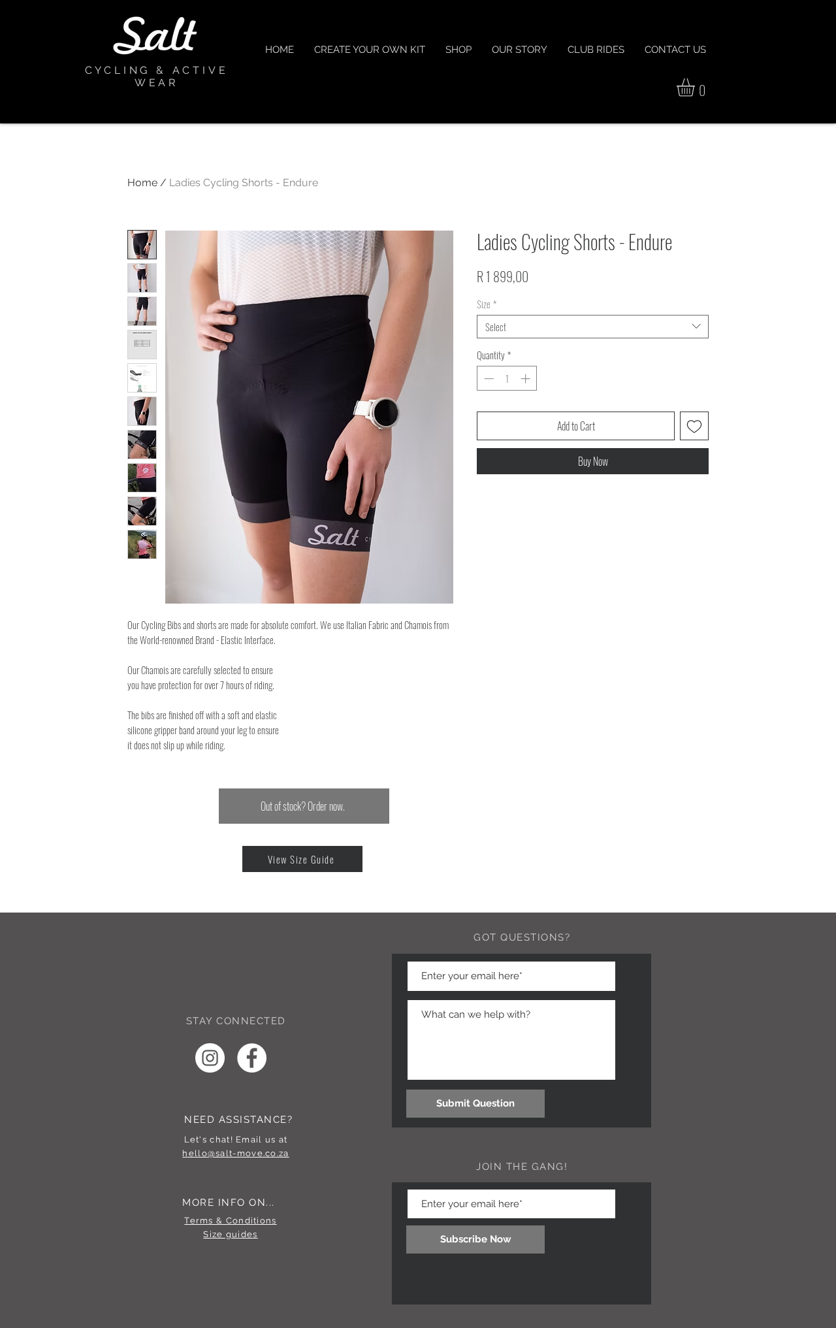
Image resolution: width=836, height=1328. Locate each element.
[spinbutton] (507, 378)
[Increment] (527, 378)
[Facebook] (251, 1058)
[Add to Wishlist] (694, 426)
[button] (696, 87)
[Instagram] (210, 1058)
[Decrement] (487, 378)
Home (142, 182)
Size (486, 304)
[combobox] (593, 326)
